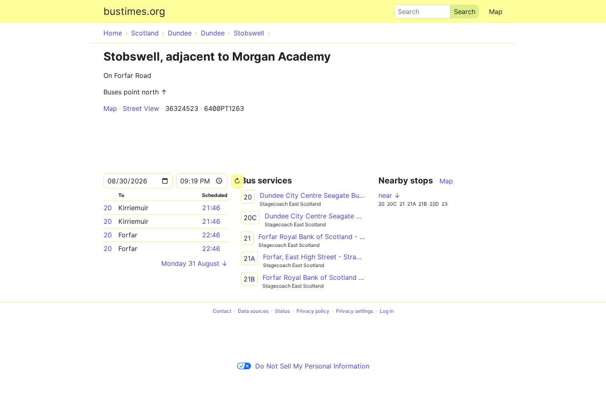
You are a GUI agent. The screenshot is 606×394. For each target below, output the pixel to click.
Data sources (253, 311)
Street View (141, 108)
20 (107, 208)
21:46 (211, 208)
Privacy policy (312, 311)
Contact (222, 311)
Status (282, 311)
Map (496, 11)
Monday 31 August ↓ (194, 263)
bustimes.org (134, 11)
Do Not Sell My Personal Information (312, 366)
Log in (387, 311)
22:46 (211, 235)
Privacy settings (354, 311)
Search (405, 9)
